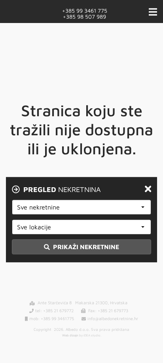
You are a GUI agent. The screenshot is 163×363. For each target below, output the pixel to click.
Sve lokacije (34, 226)
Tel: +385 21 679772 (54, 310)
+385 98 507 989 (84, 16)
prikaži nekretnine (85, 246)
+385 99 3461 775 (84, 10)
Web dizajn (70, 335)
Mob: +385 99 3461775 (51, 318)
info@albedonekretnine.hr (112, 318)
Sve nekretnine (38, 207)
